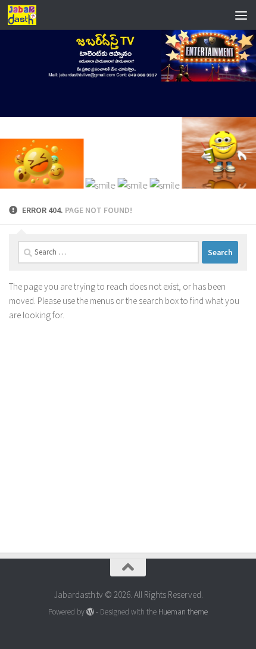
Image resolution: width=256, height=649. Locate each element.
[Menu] (241, 15)
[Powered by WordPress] (90, 612)
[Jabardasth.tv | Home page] (27, 15)
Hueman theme (183, 612)
